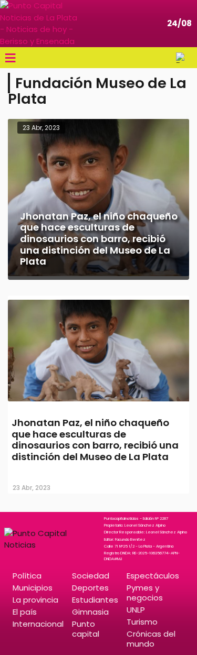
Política (27, 575)
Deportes (90, 587)
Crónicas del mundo (151, 638)
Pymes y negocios (145, 592)
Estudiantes (95, 599)
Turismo (142, 621)
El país (25, 611)
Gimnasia (90, 611)
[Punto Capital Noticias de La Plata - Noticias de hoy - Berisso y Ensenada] (39, 23)
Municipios (33, 587)
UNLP (136, 609)
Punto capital (85, 628)
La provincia (35, 599)
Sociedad (90, 575)
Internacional (38, 623)
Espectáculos (153, 575)
